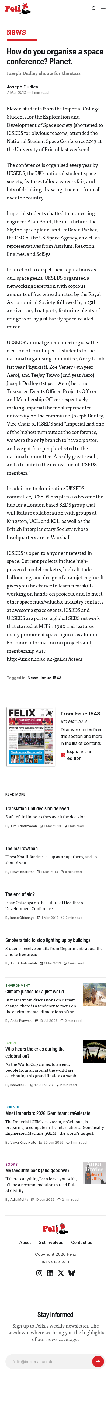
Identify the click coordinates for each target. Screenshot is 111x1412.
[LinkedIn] (50, 1273)
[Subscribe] (98, 1361)
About (25, 1242)
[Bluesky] (71, 1273)
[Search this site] (94, 8)
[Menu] (103, 8)
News (16, 32)
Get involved (51, 1242)
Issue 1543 (51, 677)
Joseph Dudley (22, 87)
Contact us (81, 1242)
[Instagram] (39, 1273)
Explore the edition (79, 755)
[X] (61, 1273)
